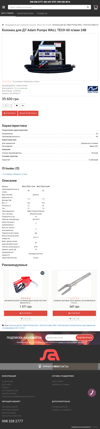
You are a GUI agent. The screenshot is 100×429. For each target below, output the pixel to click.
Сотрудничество (10, 391)
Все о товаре (7, 13)
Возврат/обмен (9, 394)
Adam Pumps (21, 86)
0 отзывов (17, 81)
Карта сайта (58, 381)
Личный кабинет (10, 407)
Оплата (5, 388)
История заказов (10, 410)
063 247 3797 (50, 2)
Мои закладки (9, 413)
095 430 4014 (63, 2)
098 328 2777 (36, 2)
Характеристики (25, 13)
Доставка (6, 385)
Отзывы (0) (42, 13)
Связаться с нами (60, 385)
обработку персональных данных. (70, 342)
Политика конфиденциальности (18, 397)
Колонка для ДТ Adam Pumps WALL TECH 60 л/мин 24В (32, 325)
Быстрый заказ (29, 113)
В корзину (10, 113)
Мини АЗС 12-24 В (17, 328)
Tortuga (95, 427)
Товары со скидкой (61, 410)
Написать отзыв (31, 81)
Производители (60, 407)
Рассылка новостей (11, 416)
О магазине (7, 381)
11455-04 (60, 325)
